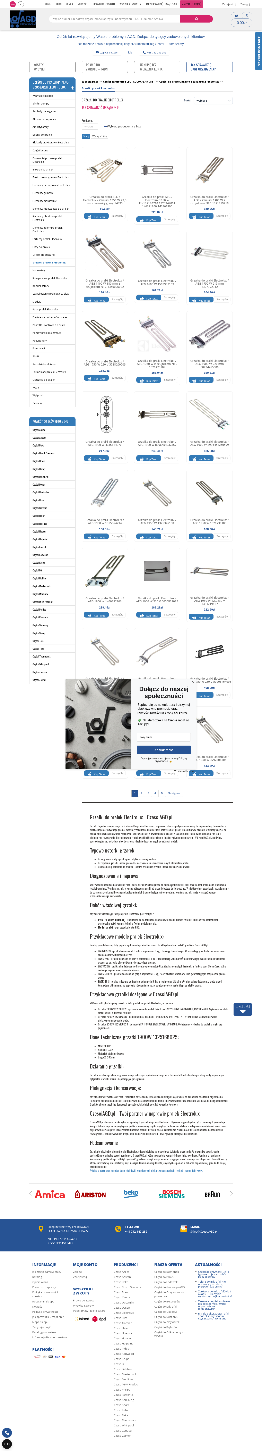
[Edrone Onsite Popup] (131, 725)
